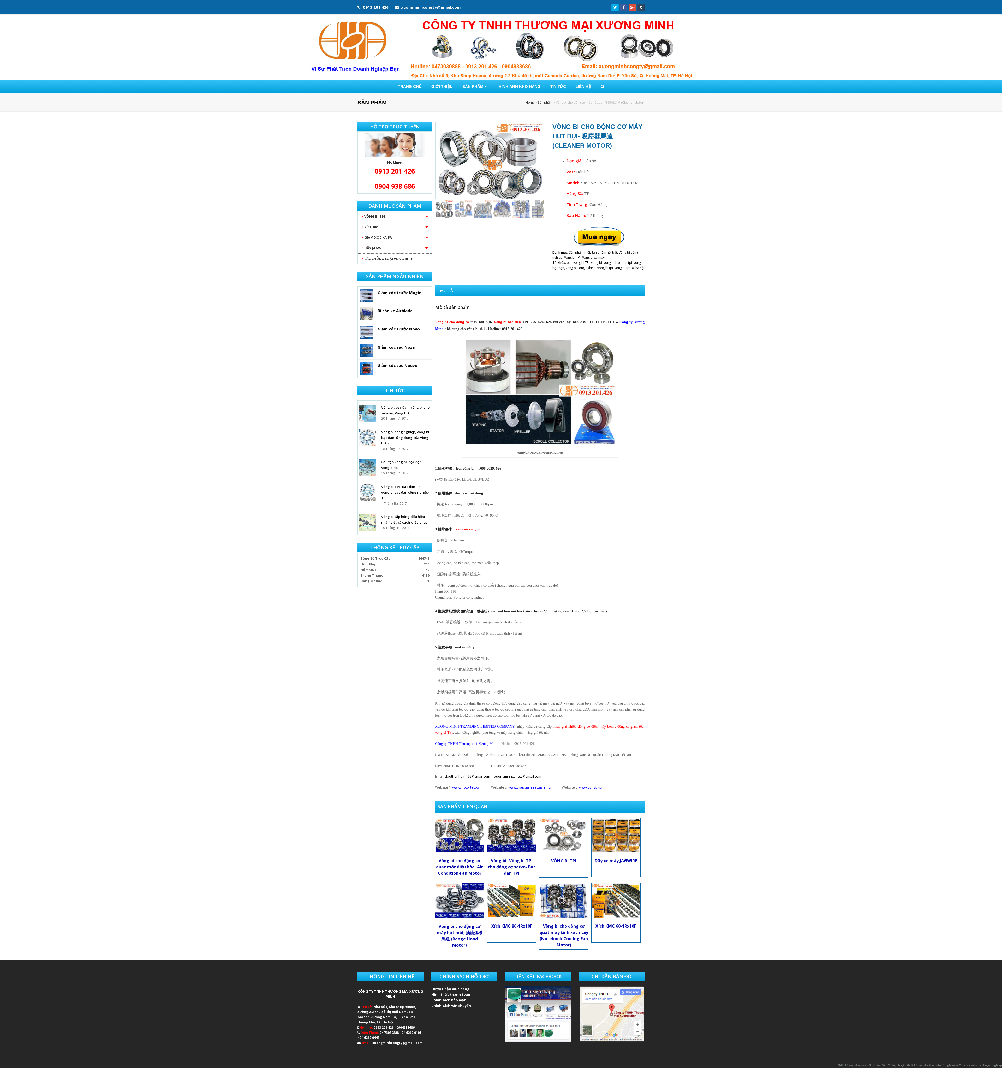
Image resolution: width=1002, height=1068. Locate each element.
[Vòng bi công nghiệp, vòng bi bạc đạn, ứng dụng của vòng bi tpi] (367, 437)
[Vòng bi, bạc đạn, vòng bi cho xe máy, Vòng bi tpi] (367, 413)
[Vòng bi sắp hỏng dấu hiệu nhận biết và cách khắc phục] (367, 522)
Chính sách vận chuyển (451, 1005)
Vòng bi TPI (572, 257)
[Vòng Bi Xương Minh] (501, 47)
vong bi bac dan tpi (618, 262)
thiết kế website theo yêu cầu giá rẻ (931, 1065)
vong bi (596, 262)
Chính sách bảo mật (448, 1000)
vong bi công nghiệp (581, 268)
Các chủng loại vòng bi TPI (389, 258)
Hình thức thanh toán (450, 994)
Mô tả (446, 290)
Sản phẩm (545, 102)
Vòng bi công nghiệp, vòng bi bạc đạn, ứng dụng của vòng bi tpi (405, 437)
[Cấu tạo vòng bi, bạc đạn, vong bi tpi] (367, 467)
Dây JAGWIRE (375, 248)
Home (530, 102)
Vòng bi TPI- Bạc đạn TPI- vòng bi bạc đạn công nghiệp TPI (405, 492)
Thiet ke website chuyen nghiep (980, 1065)
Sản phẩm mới (579, 252)
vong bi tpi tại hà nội (629, 268)
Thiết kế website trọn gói (854, 1065)
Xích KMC (372, 227)
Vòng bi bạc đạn (508, 322)
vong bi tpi (605, 268)
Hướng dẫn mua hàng (450, 989)
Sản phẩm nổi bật (604, 252)
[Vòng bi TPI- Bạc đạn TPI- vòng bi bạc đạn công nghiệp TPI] (367, 492)
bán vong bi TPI (578, 262)
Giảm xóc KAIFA (378, 237)
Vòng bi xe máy (593, 257)
